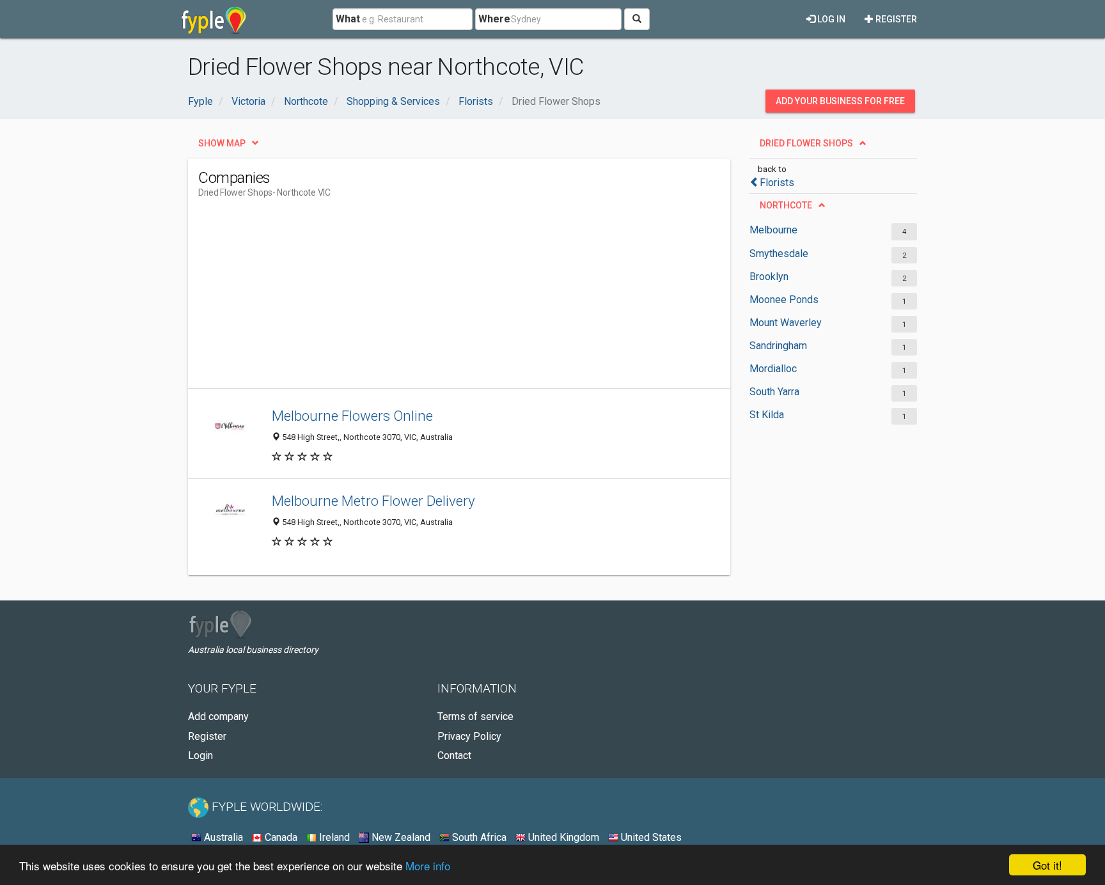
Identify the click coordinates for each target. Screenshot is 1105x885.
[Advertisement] (431, 298)
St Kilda (766, 415)
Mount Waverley (785, 323)
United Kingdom (562, 837)
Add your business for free (840, 101)
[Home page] (213, 19)
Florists (777, 182)
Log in (830, 19)
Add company (218, 716)
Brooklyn (768, 276)
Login (200, 755)
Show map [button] (222, 143)
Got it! (1047, 865)
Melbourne (773, 230)
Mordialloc (773, 369)
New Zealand (399, 837)
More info (427, 865)
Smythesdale (778, 253)
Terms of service (475, 716)
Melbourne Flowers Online (352, 415)
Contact (454, 755)
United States (650, 837)
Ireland (333, 837)
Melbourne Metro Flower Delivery (373, 500)
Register (895, 19)
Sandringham (778, 346)
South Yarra (774, 392)
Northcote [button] (786, 205)
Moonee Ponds (784, 300)
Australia (222, 837)
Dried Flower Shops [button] (806, 143)
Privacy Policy (469, 736)
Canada (279, 837)
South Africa (478, 837)
